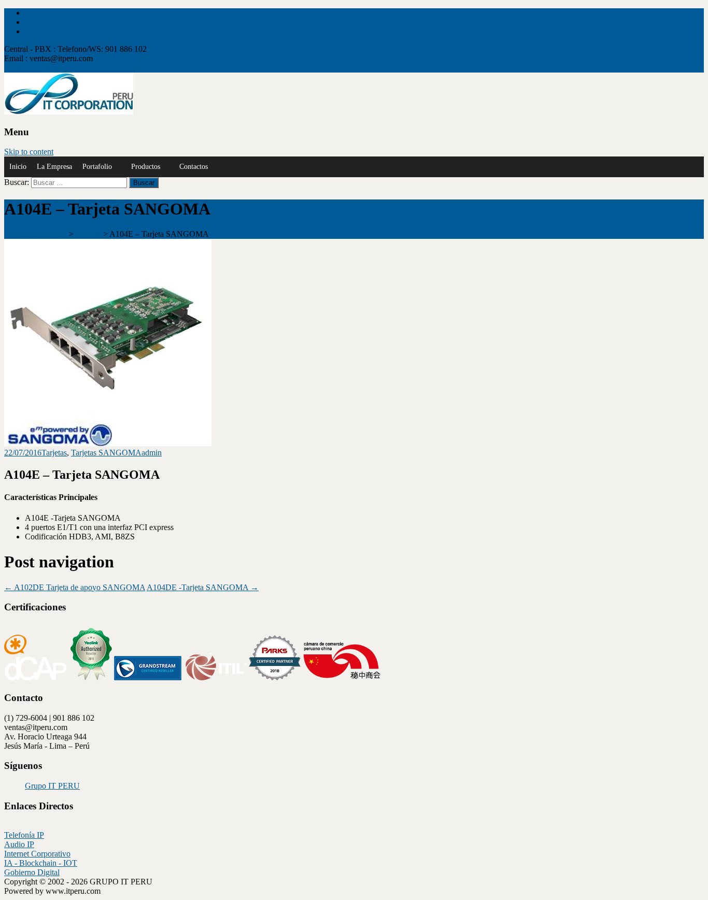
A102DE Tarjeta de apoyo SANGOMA (74, 587)
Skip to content (28, 151)
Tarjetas (54, 452)
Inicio (17, 166)
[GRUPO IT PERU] (68, 111)
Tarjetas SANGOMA (106, 452)
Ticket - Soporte (30, 67)
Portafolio (97, 166)
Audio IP (19, 844)
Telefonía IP (24, 835)
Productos (145, 166)
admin (151, 452)
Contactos (193, 166)
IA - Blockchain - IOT (40, 863)
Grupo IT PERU (52, 785)
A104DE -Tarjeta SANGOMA (203, 587)
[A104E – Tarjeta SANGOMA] (107, 443)
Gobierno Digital (32, 872)
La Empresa (54, 166)
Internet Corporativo (37, 853)
